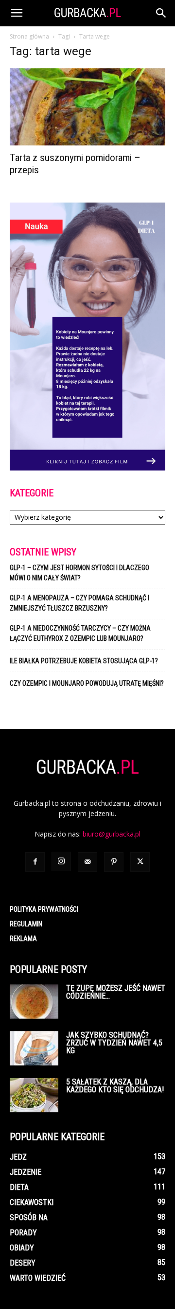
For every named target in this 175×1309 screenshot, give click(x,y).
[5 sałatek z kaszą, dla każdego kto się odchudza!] (34, 1095)
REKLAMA (23, 938)
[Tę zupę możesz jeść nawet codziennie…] (34, 1001)
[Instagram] (61, 861)
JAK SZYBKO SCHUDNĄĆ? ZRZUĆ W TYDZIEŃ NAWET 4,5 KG (114, 1042)
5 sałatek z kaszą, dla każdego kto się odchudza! (115, 1085)
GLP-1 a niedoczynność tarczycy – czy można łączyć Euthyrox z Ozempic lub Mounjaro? (80, 633)
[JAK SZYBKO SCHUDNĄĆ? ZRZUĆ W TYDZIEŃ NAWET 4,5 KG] (34, 1048)
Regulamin (26, 924)
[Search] (161, 13)
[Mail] (87, 862)
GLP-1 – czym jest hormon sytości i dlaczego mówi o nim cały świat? (79, 573)
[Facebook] (35, 862)
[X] (140, 862)
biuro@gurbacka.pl (111, 834)
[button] (16, 13)
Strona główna (29, 36)
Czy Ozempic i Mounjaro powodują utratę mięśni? (87, 683)
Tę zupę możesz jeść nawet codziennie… (115, 992)
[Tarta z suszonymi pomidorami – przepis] (87, 106)
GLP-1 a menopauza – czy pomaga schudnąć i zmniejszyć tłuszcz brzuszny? (79, 603)
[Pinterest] (113, 862)
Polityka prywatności (44, 909)
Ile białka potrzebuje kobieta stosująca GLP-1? (84, 661)
